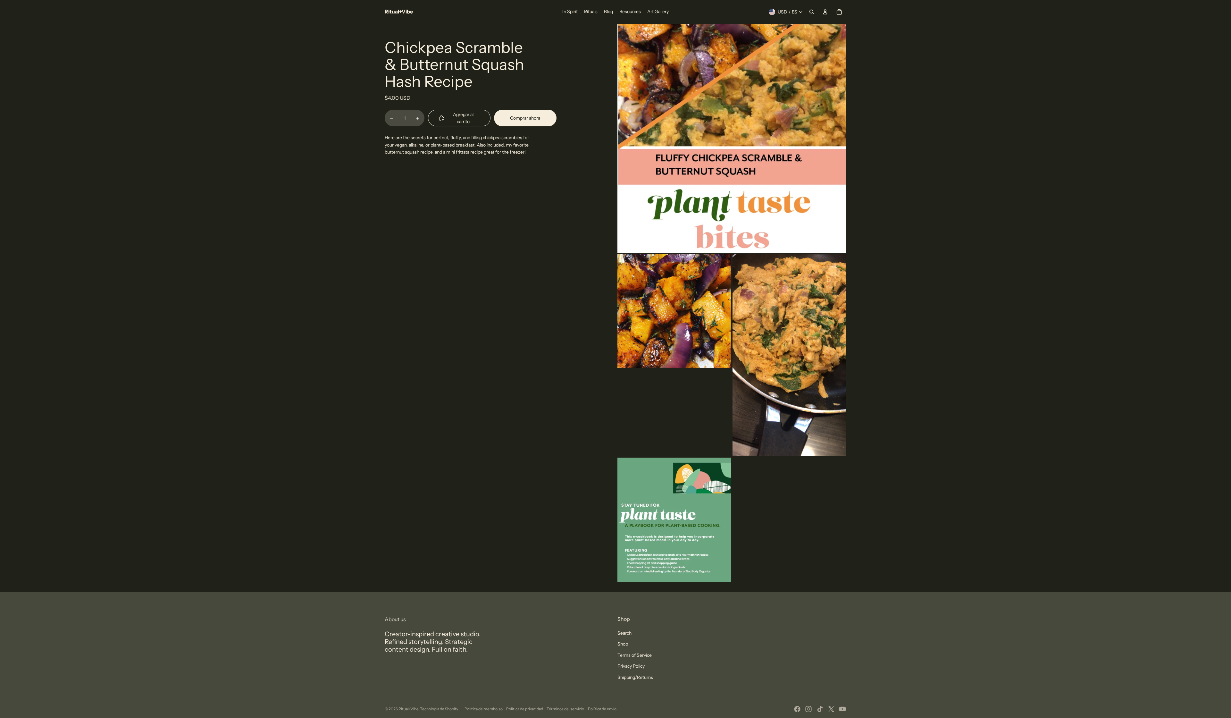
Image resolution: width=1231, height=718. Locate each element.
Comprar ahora (525, 118)
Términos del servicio (565, 708)
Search (624, 633)
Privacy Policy (631, 666)
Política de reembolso (484, 708)
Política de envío (602, 708)
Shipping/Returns (635, 677)
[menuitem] (570, 12)
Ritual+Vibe (408, 708)
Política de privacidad (524, 708)
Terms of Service (634, 655)
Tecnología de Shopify (439, 708)
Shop (622, 644)
